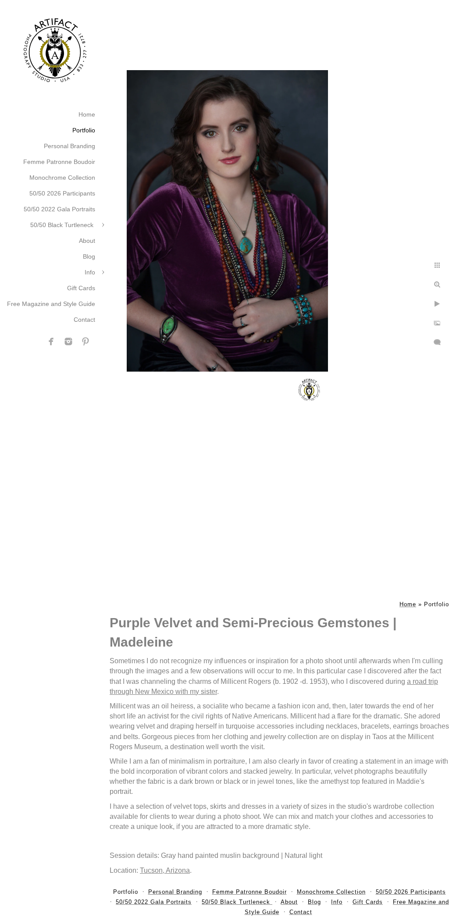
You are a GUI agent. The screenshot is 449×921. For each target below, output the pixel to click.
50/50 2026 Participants (62, 193)
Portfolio (83, 130)
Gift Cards (81, 288)
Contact (84, 319)
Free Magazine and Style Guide (51, 303)
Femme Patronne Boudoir (59, 161)
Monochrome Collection (62, 177)
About (87, 240)
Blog (89, 256)
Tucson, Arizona (165, 870)
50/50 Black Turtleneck (62, 224)
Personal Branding (69, 145)
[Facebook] (51, 341)
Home (86, 114)
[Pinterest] (85, 341)
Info (90, 272)
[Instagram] (68, 341)
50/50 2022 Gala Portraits (59, 209)
